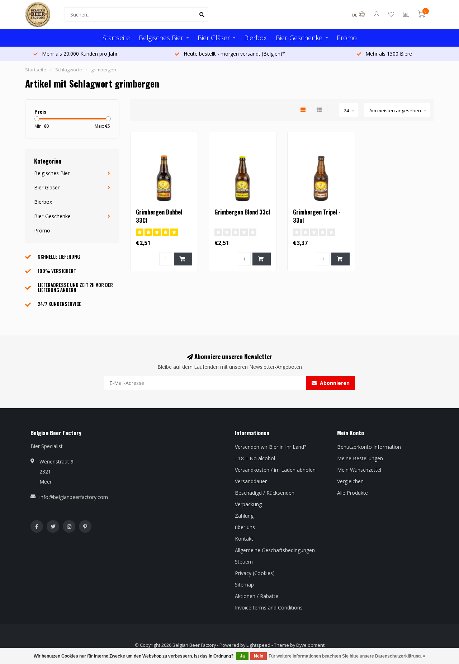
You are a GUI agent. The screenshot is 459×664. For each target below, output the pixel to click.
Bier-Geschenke (299, 37)
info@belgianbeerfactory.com (73, 497)
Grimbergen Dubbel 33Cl (159, 216)
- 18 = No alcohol (255, 458)
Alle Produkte (352, 492)
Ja (242, 656)
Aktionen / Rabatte (256, 596)
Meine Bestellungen (360, 458)
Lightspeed (258, 645)
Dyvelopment (310, 645)
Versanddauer (251, 481)
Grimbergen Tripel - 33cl (317, 216)
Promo (347, 37)
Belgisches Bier (161, 37)
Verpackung (248, 504)
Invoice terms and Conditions (269, 607)
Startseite (116, 37)
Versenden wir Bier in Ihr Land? (270, 446)
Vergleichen (350, 481)
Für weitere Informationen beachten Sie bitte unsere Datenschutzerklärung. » (347, 656)
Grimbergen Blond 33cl (242, 212)
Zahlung (244, 515)
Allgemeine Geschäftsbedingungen (275, 550)
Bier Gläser (214, 37)
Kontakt (244, 538)
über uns (245, 527)
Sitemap (244, 584)
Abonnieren (334, 383)
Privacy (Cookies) (255, 573)
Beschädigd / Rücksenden (264, 492)
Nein (258, 656)
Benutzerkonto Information (369, 446)
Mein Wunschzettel (359, 469)
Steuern (244, 561)
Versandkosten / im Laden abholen (275, 469)
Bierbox (255, 37)
